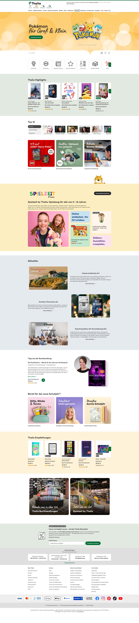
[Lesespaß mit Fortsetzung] (97, 155)
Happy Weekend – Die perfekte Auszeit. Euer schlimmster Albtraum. (35, 97)
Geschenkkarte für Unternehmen (100, 582)
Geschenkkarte (95, 580)
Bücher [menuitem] (30, 10)
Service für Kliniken (54, 589)
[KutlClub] (89, 599)
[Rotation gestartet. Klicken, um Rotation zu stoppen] (101, 52)
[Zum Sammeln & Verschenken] (69, 155)
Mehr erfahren (32, 376)
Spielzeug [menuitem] (83, 10)
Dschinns (86, 454)
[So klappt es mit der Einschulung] (69, 412)
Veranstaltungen (95, 589)
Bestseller (33, 65)
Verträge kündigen (75, 584)
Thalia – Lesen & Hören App (98, 573)
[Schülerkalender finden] (97, 412)
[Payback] (78, 599)
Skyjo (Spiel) (35, 454)
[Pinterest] (109, 599)
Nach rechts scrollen (110, 91)
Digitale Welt (94, 587)
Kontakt (51, 573)
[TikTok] (115, 599)
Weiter (109, 10)
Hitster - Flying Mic (103, 454)
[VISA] (19, 599)
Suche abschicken (70, 3)
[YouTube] (120, 599)
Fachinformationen (33, 577)
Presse (29, 575)
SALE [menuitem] (102, 10)
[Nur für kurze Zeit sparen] (41, 155)
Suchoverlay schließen (93, 2)
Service (51, 568)
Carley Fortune (97, 130)
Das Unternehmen (32, 570)
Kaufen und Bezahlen (75, 573)
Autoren (31, 126)
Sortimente (83, 65)
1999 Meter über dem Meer (86, 97)
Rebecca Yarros (48, 130)
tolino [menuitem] (65, 10)
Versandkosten (80, 611)
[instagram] (103, 599)
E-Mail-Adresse (53, 540)
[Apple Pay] (57, 599)
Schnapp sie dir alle (69, 33)
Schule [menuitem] (45, 10)
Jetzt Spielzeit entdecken (102, 193)
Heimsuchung (69, 454)
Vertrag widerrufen (69, 563)
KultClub (93, 591)
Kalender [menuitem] (97, 10)
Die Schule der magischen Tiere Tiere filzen (80, 235)
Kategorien (32, 133)
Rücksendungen (53, 577)
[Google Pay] (47, 599)
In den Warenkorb (43, 380)
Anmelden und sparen (93, 543)
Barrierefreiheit (32, 584)
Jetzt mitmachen (89, 283)
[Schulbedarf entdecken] (41, 412)
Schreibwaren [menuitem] (90, 10)
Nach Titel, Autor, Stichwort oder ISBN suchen (77, 2)
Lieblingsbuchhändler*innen (98, 575)
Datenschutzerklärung (76, 587)
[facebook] (97, 599)
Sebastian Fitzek (60, 130)
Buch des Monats (70, 65)
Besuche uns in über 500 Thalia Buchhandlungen (49, 496)
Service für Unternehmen (55, 584)
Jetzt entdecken (47, 310)
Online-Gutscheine (75, 577)
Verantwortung (32, 582)
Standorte (30, 580)
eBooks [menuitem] (61, 10)
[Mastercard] (27, 599)
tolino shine (52, 454)
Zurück (105, 52)
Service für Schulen (54, 580)
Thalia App (94, 570)
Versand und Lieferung (76, 575)
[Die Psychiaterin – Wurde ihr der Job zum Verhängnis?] (91, 387)
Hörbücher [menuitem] (70, 10)
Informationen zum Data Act (77, 589)
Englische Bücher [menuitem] (37, 10)
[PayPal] (67, 599)
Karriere (30, 573)
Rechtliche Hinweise (54, 537)
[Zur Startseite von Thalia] (35, 3)
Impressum (31, 587)
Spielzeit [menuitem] (76, 10)
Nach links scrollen (29, 91)
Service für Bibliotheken (55, 582)
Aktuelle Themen (58, 65)
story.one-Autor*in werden (98, 577)
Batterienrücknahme (54, 575)
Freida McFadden (72, 130)
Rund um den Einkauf (76, 568)
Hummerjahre (69, 97)
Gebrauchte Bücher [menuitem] (53, 10)
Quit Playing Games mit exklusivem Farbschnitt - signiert (103, 97)
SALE (107, 65)
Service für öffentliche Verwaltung (58, 587)
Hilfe (50, 570)
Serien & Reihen (33, 130)
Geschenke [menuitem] (107, 10)
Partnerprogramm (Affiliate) (98, 584)
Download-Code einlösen (76, 580)
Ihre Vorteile (94, 568)
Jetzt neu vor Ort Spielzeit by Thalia (90, 496)
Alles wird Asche (52, 97)
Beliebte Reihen (95, 65)
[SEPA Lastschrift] (37, 599)
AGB (29, 589)
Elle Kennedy (84, 130)
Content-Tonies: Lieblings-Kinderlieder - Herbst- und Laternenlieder (101, 222)
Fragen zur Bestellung (76, 570)
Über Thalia (31, 568)
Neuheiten (46, 65)
